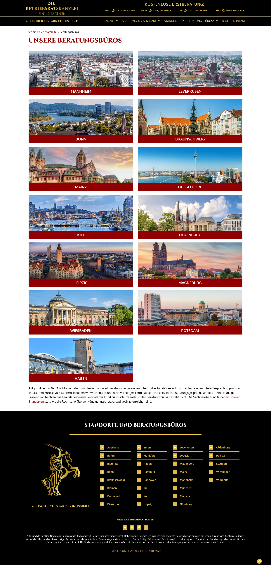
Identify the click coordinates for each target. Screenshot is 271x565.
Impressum (118, 551)
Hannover (150, 479)
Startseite (51, 32)
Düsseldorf (114, 504)
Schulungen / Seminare (139, 21)
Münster (185, 496)
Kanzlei (109, 21)
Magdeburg (187, 463)
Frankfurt (149, 455)
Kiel (146, 488)
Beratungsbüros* (201, 21)
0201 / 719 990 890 (162, 10)
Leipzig (148, 504)
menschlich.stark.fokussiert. (52, 21)
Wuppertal (222, 479)
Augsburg (113, 447)
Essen (147, 447)
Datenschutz (137, 551)
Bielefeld (113, 463)
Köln (146, 496)
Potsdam (221, 455)
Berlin (111, 455)
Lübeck (184, 455)
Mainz (183, 471)
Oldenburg (223, 447)
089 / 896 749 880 (235, 10)
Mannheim (186, 479)
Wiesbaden (223, 471)
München (186, 488)
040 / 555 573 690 (125, 10)
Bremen (112, 488)
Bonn (110, 471)
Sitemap (154, 551)
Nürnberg (186, 504)
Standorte (172, 21)
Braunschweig (116, 479)
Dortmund (113, 496)
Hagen (148, 463)
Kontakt (239, 21)
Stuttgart (221, 463)
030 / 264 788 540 (197, 10)
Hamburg (149, 471)
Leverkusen (187, 447)
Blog (225, 21)
